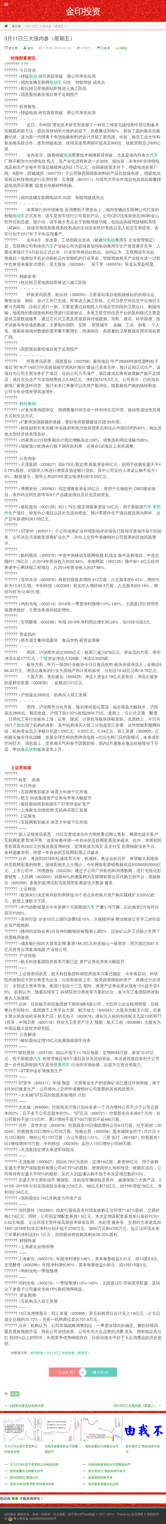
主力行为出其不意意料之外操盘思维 (34, 1464)
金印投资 (36, 1352)
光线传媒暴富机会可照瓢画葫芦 (109, 1464)
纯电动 (109, 240)
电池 (33, 76)
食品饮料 (29, 749)
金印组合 (10, 1514)
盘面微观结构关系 (100, 1477)
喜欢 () (67, 1372)
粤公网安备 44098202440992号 (35, 1518)
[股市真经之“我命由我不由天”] (144, 1429)
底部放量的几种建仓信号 (26, 1471)
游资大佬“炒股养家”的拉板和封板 (32, 1484)
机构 (15, 1393)
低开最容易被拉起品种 (103, 1484)
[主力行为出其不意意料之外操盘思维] (22, 1429)
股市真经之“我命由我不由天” (107, 1471)
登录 (14, 1498)
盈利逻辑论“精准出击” (24, 1477)
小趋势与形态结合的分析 (26, 1405)
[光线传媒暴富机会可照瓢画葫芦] (63, 1429)
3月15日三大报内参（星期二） (135, 1405)
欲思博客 (137, 1514)
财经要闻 (27, 403)
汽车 (154, 155)
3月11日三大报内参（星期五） (39, 38)
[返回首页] (6, 26)
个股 (44, 658)
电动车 (55, 82)
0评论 (123, 48)
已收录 (105, 48)
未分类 (16, 26)
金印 (30, 48)
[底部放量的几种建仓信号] (103, 1429)
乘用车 (64, 1064)
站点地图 (59, 1514)
